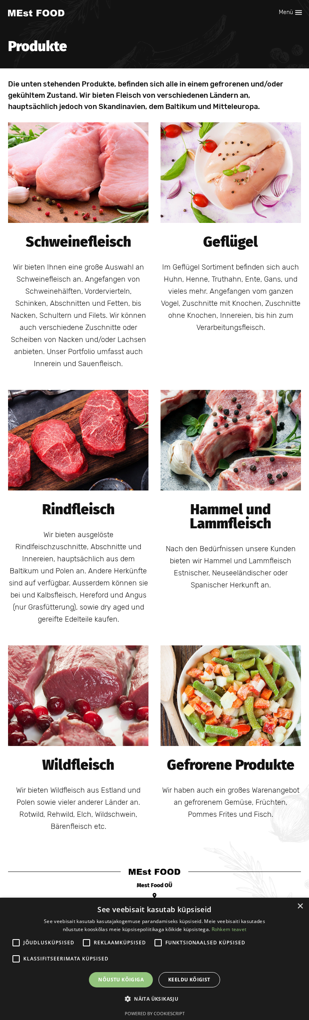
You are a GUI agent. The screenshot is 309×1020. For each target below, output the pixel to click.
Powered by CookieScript (155, 1013)
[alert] (154, 959)
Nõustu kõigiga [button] (121, 979)
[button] (154, 999)
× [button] (300, 906)
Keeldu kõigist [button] (189, 979)
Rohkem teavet (229, 929)
